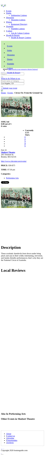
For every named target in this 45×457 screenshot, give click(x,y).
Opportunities (11, 440)
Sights (8, 13)
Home (3, 93)
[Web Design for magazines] (1, 453)
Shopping (10, 18)
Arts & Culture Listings (20, 33)
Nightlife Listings (18, 29)
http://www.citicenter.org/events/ (13, 161)
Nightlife (9, 26)
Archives (10, 443)
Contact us (10, 436)
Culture (9, 31)
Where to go (15, 78)
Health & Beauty (13, 35)
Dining (9, 22)
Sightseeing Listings (19, 15)
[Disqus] (22, 308)
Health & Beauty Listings (21, 38)
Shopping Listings (18, 20)
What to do (5, 78)
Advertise (10, 438)
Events (8, 11)
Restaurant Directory (19, 24)
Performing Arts (12, 178)
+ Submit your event (9, 88)
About (8, 434)
